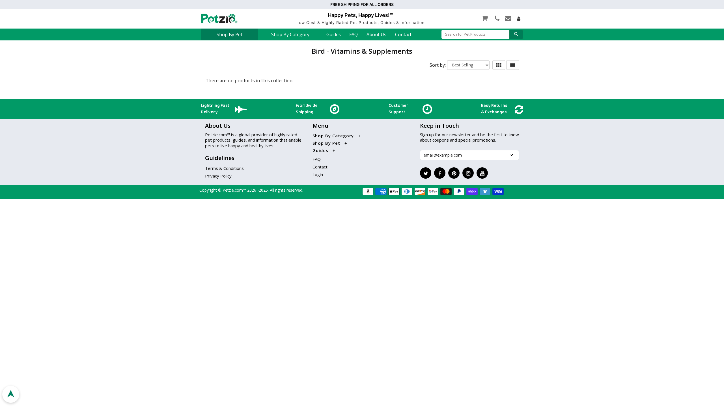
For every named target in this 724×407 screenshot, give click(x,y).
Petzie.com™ (235, 190)
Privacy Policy (218, 176)
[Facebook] (439, 173)
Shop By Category (290, 34)
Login (318, 174)
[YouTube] (482, 173)
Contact (403, 34)
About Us (376, 34)
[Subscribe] (512, 155)
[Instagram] (468, 173)
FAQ (353, 34)
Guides (333, 34)
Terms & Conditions (224, 168)
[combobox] (475, 34)
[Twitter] (425, 173)
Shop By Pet (229, 34)
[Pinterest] (454, 173)
